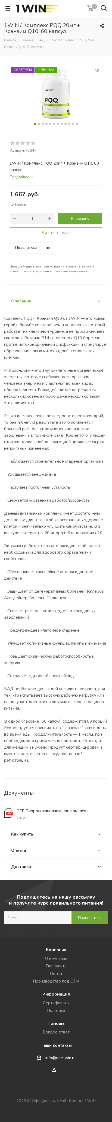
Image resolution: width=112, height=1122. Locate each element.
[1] (12, 143)
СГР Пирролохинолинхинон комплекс (52, 811)
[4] (28, 143)
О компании (56, 958)
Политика (56, 1010)
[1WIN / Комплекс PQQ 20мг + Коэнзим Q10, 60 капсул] (56, 94)
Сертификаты (56, 1003)
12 (77, 124)
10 (69, 124)
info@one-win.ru (60, 1058)
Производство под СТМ (56, 981)
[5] (33, 143)
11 (73, 124)
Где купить (56, 966)
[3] (23, 143)
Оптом (56, 973)
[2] (17, 143)
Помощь (56, 1023)
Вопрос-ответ (56, 1032)
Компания (56, 950)
